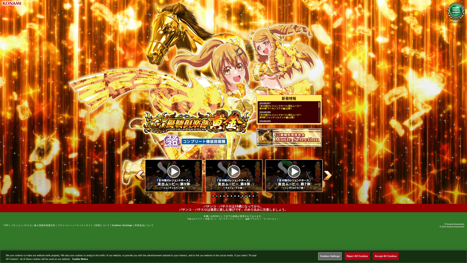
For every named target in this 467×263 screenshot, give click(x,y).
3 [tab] (221, 196)
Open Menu (456, 12)
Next (327, 175)
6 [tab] (232, 196)
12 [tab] (253, 196)
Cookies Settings (330, 256)
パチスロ (27, 225)
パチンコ (15, 225)
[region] (233, 256)
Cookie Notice (80, 259)
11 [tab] (250, 196)
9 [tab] (242, 196)
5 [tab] (228, 196)
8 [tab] (239, 196)
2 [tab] (217, 196)
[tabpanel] (173, 176)
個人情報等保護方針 (44, 225)
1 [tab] (213, 196)
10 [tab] (246, 196)
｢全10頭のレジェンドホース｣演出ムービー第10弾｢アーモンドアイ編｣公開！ (280, 107)
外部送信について (144, 225)
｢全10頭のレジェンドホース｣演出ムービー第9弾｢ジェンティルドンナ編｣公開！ (280, 116)
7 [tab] (235, 196)
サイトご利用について (98, 225)
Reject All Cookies (357, 256)
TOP (6, 225)
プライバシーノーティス (71, 225)
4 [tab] (224, 196)
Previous (139, 175)
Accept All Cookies (386, 256)
